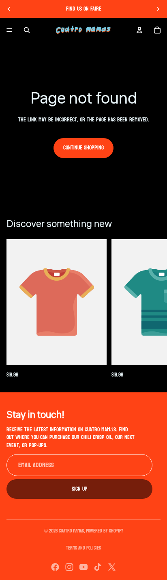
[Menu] (9, 30)
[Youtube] (83, 567)
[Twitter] (112, 567)
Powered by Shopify (104, 530)
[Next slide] (158, 9)
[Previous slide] (9, 9)
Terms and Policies (83, 547)
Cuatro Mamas (71, 530)
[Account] (139, 30)
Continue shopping (83, 148)
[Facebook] (55, 567)
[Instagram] (69, 567)
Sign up (80, 488)
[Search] (27, 30)
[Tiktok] (98, 567)
